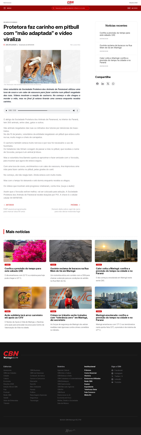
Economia (7, 381)
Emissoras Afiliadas (92, 378)
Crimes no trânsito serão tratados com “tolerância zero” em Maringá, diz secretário (69, 317)
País (5, 389)
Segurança (34, 398)
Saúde (6, 398)
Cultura (6, 378)
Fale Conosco (7, 2)
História (87, 376)
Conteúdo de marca (37, 376)
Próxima (74, 205)
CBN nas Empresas (37, 373)
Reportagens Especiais (38, 395)
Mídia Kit (87, 395)
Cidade (8, 264)
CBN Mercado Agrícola (66, 387)
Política (32, 392)
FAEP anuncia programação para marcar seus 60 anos (15, 210)
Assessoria (7, 370)
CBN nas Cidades (10, 373)
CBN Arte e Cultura (64, 373)
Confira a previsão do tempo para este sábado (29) (115, 34)
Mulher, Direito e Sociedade (68, 400)
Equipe (87, 384)
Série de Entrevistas (11, 400)
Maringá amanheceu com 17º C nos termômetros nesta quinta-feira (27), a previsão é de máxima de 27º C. (116, 327)
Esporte (33, 384)
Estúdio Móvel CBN (10, 387)
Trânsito (6, 403)
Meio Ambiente (35, 387)
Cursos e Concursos (37, 378)
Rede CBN (7, 395)
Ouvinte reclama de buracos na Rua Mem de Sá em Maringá (116, 46)
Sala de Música (63, 403)
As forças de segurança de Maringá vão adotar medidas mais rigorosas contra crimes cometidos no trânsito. (69, 327)
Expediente (88, 387)
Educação (33, 381)
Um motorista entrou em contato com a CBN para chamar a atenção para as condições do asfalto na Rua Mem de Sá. (70, 278)
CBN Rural (61, 392)
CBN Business (35, 370)
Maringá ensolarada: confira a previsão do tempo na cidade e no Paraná (114, 317)
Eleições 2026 (133, 2)
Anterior (10, 205)
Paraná (32, 389)
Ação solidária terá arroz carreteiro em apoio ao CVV (24, 316)
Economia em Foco (64, 398)
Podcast (6, 392)
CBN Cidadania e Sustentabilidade (70, 378)
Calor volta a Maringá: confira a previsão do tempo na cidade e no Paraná (115, 60)
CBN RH (60, 389)
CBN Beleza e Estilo (65, 376)
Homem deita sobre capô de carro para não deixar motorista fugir (66, 210)
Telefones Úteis (90, 389)
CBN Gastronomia (64, 384)
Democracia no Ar (64, 395)
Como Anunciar (90, 373)
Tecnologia (34, 400)
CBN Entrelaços (63, 381)
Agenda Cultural (63, 370)
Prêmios (87, 370)
